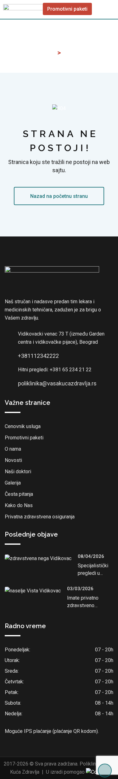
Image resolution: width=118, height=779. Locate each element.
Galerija (13, 483)
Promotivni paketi (67, 9)
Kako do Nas (19, 505)
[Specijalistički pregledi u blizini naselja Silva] (41, 558)
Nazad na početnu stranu (59, 196)
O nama (13, 449)
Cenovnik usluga (23, 426)
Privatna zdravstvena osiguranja (40, 517)
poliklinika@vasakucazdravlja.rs (57, 383)
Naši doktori (18, 471)
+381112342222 (38, 355)
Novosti (13, 460)
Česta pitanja (19, 494)
